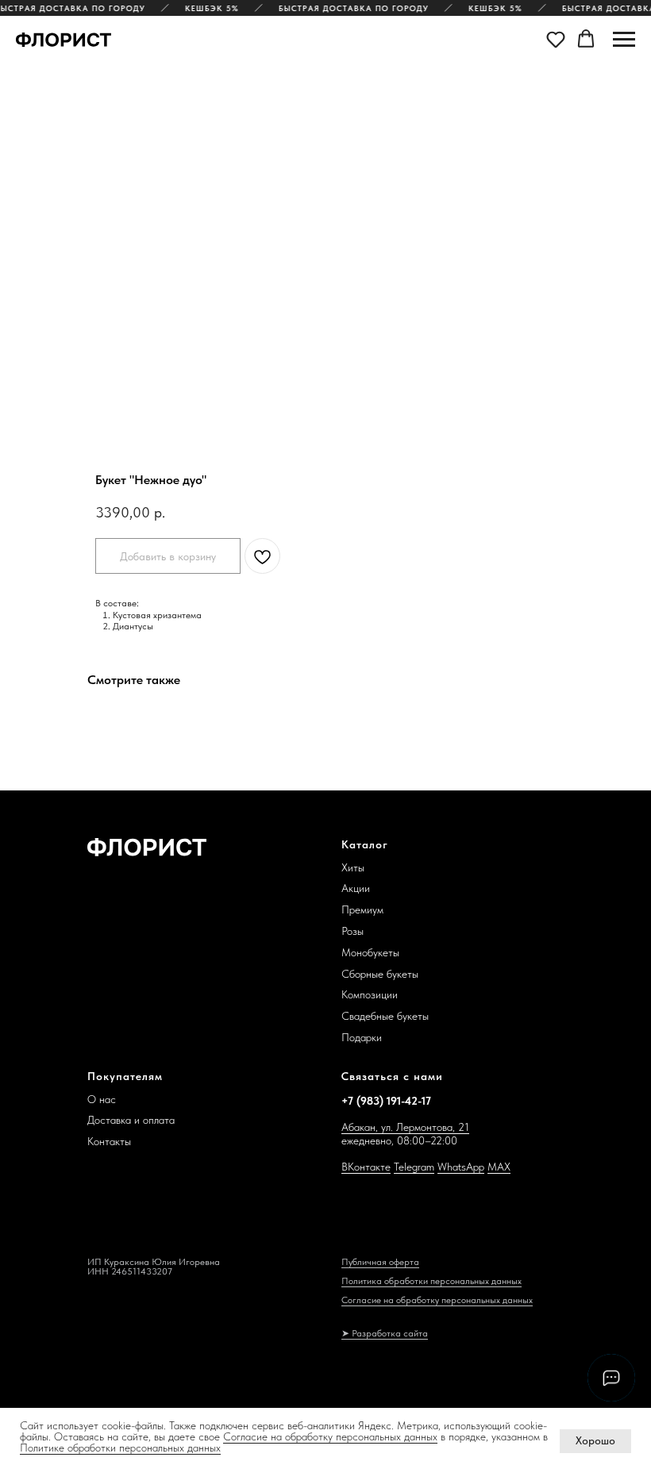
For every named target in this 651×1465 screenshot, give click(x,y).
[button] (555, 38)
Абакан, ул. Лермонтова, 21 (405, 1127)
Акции (355, 888)
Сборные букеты (379, 973)
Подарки (361, 1037)
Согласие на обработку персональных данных (330, 1436)
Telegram (414, 1166)
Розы (352, 931)
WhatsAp (458, 1166)
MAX (498, 1166)
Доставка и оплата (131, 1119)
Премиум (362, 909)
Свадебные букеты (385, 1015)
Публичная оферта (380, 1261)
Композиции (369, 994)
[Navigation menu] (624, 40)
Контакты (109, 1141)
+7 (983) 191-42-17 (386, 1100)
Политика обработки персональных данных (431, 1280)
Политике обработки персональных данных (120, 1447)
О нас (101, 1099)
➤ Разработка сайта (384, 1333)
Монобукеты (370, 952)
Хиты (352, 867)
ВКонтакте (366, 1166)
